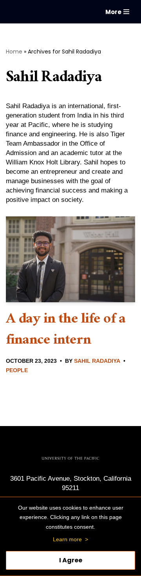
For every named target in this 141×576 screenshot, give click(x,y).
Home (14, 51)
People (17, 370)
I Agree (70, 560)
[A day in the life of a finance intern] (70, 259)
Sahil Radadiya (97, 361)
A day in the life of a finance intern (66, 331)
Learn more (67, 539)
